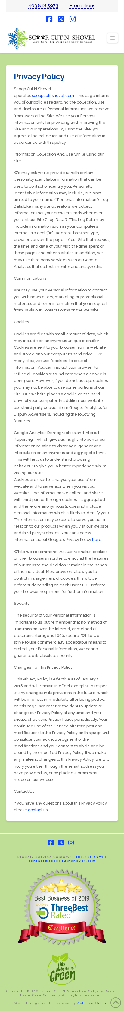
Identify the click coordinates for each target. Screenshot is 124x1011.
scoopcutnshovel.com (53, 95)
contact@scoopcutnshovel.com (62, 860)
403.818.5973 (43, 5)
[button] (112, 38)
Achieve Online (93, 1003)
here (96, 539)
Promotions (82, 5)
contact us (38, 810)
